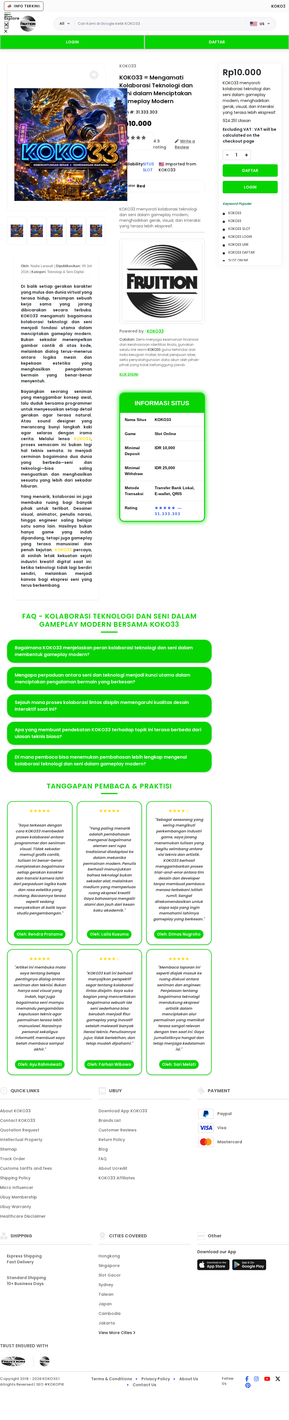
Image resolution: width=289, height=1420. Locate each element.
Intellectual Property (21, 1139)
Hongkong (109, 1256)
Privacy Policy (155, 1379)
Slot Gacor (109, 1275)
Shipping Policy (15, 1178)
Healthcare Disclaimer (23, 1216)
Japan (105, 1304)
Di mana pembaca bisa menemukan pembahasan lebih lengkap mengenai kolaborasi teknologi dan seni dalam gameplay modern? (101, 760)
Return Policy (111, 1139)
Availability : (131, 167)
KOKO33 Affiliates (116, 1178)
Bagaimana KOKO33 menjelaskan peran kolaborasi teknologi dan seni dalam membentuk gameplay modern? (104, 651)
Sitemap (8, 1149)
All (62, 23)
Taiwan (105, 1294)
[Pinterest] (248, 1386)
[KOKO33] (27, 23)
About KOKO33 (15, 1111)
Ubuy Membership (18, 1197)
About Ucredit (112, 1168)
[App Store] (214, 1266)
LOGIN (72, 42)
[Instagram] (256, 1379)
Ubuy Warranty (15, 1206)
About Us (188, 1379)
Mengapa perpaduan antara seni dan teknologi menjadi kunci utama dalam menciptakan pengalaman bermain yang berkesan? (102, 678)
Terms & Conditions (111, 1379)
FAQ (102, 1159)
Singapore (109, 1265)
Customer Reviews (117, 1130)
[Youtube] (267, 1379)
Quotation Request (19, 1130)
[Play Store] (249, 1266)
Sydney (105, 1285)
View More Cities (115, 1332)
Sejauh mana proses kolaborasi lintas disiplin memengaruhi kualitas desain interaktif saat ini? (102, 705)
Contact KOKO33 (17, 1120)
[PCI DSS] (13, 1361)
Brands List (109, 1120)
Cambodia (109, 1313)
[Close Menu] (6, 24)
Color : (135, 186)
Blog (103, 1149)
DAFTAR (217, 42)
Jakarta (106, 1323)
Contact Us (144, 1385)
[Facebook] (247, 1379)
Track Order (12, 1159)
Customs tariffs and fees (26, 1168)
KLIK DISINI (128, 374)
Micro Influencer (16, 1187)
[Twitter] (278, 1379)
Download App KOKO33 (122, 1111)
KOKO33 (82, 439)
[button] (93, 74)
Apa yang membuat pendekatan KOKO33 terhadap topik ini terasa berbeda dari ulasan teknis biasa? (108, 733)
